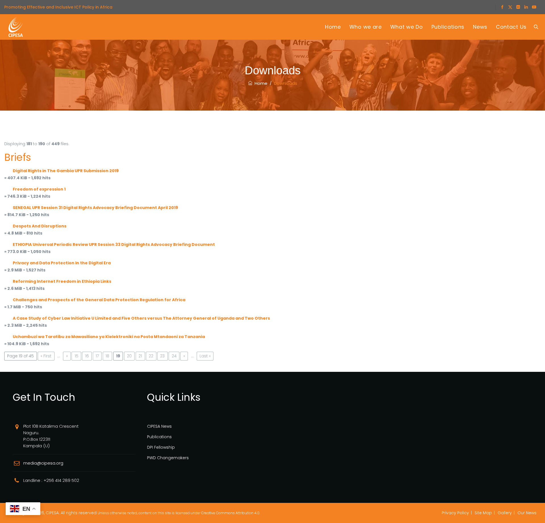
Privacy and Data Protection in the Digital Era (62, 263)
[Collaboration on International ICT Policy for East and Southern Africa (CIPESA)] (16, 27)
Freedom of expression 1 (39, 189)
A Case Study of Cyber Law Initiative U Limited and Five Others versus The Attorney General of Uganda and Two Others (141, 318)
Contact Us (511, 26)
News (480, 26)
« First (46, 356)
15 (76, 356)
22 (151, 356)
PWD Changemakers (168, 458)
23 (162, 356)
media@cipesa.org (43, 463)
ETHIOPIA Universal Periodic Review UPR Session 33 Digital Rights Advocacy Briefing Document (114, 244)
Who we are (365, 26)
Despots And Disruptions (39, 226)
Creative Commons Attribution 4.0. (230, 513)
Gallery (505, 513)
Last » (205, 356)
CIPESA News (159, 426)
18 (107, 356)
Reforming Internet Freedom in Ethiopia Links (62, 281)
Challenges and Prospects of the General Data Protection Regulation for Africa (99, 300)
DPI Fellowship (161, 447)
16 (87, 356)
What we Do (406, 26)
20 (129, 356)
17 (97, 356)
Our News (526, 513)
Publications (447, 26)
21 (140, 356)
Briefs (17, 157)
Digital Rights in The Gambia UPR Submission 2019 (66, 171)
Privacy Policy (455, 513)
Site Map (483, 513)
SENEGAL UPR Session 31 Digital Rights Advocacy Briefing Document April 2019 (95, 207)
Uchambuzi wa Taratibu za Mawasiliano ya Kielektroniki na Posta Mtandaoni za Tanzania (109, 336)
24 (174, 356)
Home (333, 26)
